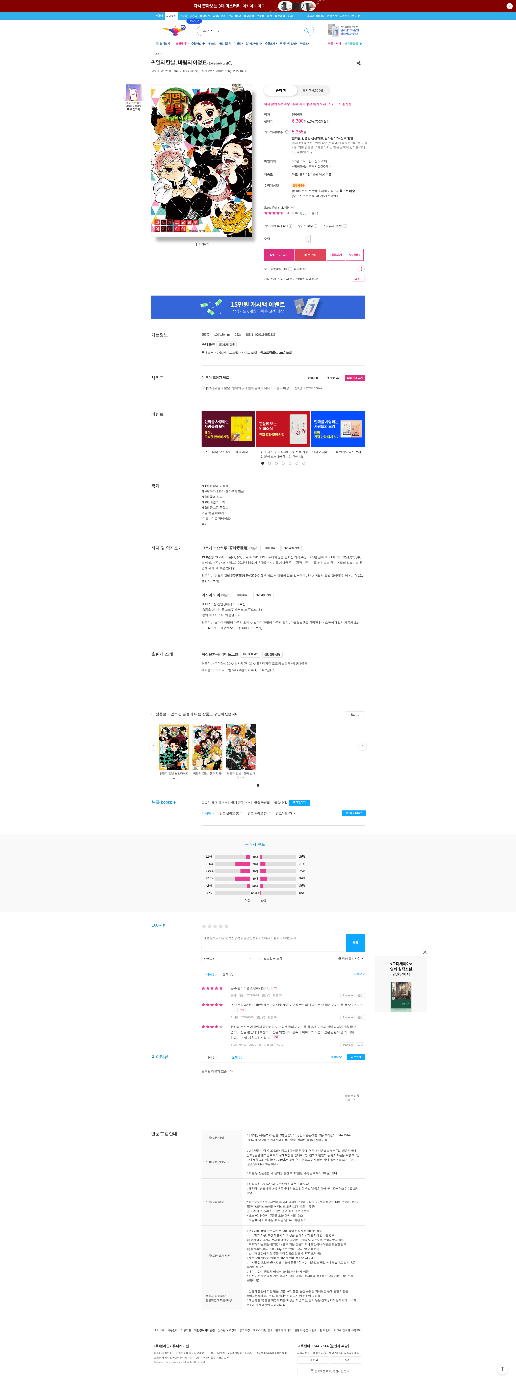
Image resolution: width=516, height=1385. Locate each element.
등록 (355, 942)
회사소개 (159, 1330)
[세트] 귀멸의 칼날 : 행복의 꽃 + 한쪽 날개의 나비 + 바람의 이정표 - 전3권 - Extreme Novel (264, 388)
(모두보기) (212, 581)
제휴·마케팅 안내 (262, 1330)
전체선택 (313, 377)
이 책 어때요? (354, 812)
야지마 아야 (181, 71)
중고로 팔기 (301, 268)
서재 (338, 43)
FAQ (346, 1359)
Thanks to (348, 995)
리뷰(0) (313, 213)
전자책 (183, 15)
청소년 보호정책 (227, 1330)
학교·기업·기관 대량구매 (348, 1330)
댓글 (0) (277, 995)
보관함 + (355, 254)
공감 (360, 995)
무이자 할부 (305, 226)
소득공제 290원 (332, 226)
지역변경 (333, 196)
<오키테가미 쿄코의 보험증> (273, 663)
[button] (262, 463)
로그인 (310, 16)
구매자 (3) (209, 974)
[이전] (163, 160)
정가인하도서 (253, 43)
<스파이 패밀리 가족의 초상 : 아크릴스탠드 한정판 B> (287, 622)
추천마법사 (197, 43)
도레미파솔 (237, 995)
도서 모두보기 (250, 654)
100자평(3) (299, 213)
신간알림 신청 (226, 344)
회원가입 (320, 16)
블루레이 (280, 15)
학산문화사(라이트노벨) (216, 71)
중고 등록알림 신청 (276, 269)
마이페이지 (331, 16)
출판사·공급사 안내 (306, 1330)
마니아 (207, 813)
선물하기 (336, 254)
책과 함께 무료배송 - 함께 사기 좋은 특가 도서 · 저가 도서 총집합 (307, 104)
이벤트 (237, 43)
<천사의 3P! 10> (243, 663)
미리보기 (204, 244)
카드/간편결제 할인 (276, 226)
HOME (159, 15)
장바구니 (355, 16)
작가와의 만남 (288, 43)
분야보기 (165, 43)
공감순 (334, 1056)
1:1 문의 (313, 1359)
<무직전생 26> (222, 663)
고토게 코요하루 (161, 71)
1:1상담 (298, 1135)
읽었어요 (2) (284, 813)
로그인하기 (299, 802)
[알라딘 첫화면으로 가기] (175, 30)
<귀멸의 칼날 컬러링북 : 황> (293, 575)
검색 (307, 31)
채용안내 (172, 1330)
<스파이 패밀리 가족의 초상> (232, 622)
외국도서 (205, 15)
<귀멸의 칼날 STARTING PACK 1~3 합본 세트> (244, 575)
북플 (330, 43)
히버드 (234, 1017)
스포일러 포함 (273, 958)
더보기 (353, 714)
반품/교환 (311, 1135)
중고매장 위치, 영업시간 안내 (332, 1371)
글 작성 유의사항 (349, 958)
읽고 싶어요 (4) (230, 813)
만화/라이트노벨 (227, 352)
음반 (269, 15)
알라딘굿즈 (219, 15)
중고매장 (249, 15)
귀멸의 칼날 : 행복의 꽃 (207, 773)
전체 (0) (237, 1057)
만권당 (193, 15)
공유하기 (359, 63)
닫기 (510, 6)
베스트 (212, 43)
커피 (290, 15)
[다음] (239, 160)
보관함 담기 (334, 377)
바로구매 (310, 254)
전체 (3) (228, 974)
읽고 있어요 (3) (258, 813)
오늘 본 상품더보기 (352, 1097)
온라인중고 (234, 15)
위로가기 (502, 1369)
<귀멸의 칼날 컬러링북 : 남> (331, 575)
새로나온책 (224, 43)
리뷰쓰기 (356, 1056)
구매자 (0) (209, 1057)
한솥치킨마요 (238, 1044)
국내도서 (171, 16)
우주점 (260, 15)
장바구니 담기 (278, 254)
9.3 (287, 213)
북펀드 (304, 43)
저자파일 (270, 548)
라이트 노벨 (249, 352)
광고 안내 (325, 1330)
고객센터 (344, 16)
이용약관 (186, 1330)
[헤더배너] (345, 30)
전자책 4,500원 (313, 90)
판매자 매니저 (283, 1330)
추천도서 (270, 43)
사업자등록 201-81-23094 (190, 1353)
